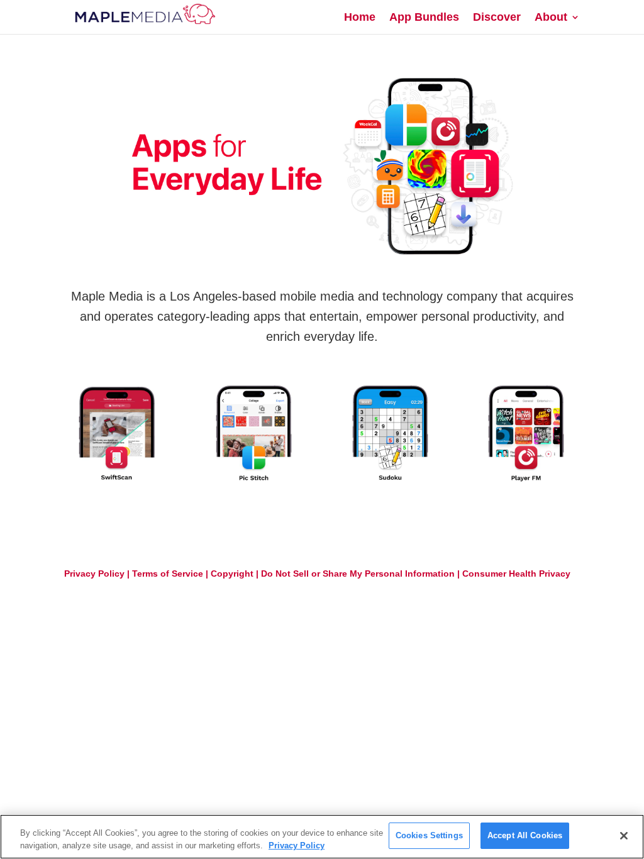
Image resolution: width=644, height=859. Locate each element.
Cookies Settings (429, 835)
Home (359, 18)
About (551, 18)
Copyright (232, 573)
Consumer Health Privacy (516, 573)
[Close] (624, 836)
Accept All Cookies (524, 835)
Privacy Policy (94, 573)
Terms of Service (167, 573)
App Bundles (424, 18)
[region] (322, 836)
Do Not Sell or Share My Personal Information (358, 573)
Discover (497, 18)
